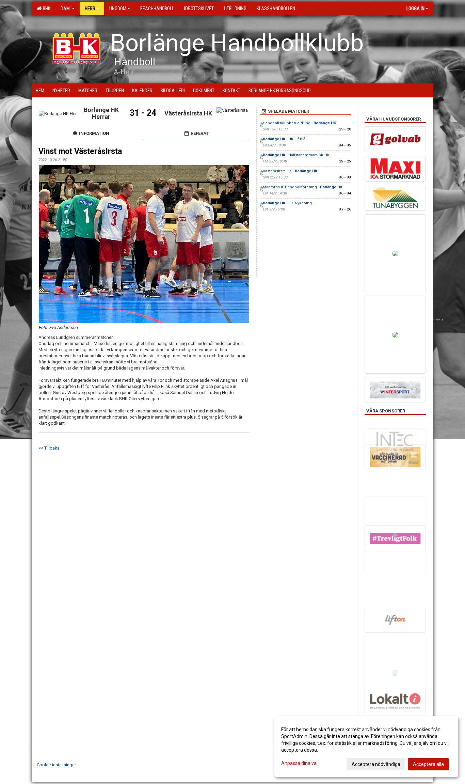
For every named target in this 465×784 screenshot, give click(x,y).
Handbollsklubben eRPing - (299, 123)
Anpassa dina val (299, 763)
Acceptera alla (428, 764)
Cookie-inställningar (56, 764)
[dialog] (366, 746)
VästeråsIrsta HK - (290, 171)
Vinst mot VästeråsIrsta (80, 151)
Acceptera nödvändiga (376, 764)
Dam (66, 8)
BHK (45, 8)
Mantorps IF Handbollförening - (302, 187)
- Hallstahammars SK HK (296, 155)
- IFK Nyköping (287, 203)
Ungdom (117, 8)
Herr (90, 8)
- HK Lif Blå (284, 139)
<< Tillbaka (49, 448)
